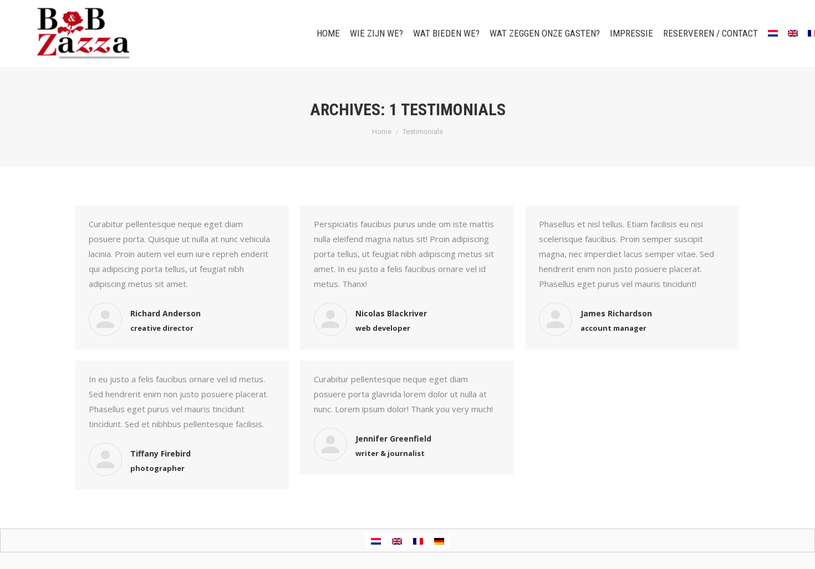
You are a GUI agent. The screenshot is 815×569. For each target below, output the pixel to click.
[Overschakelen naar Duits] (439, 541)
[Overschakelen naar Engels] (793, 33)
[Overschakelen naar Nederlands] (375, 541)
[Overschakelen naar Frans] (418, 541)
